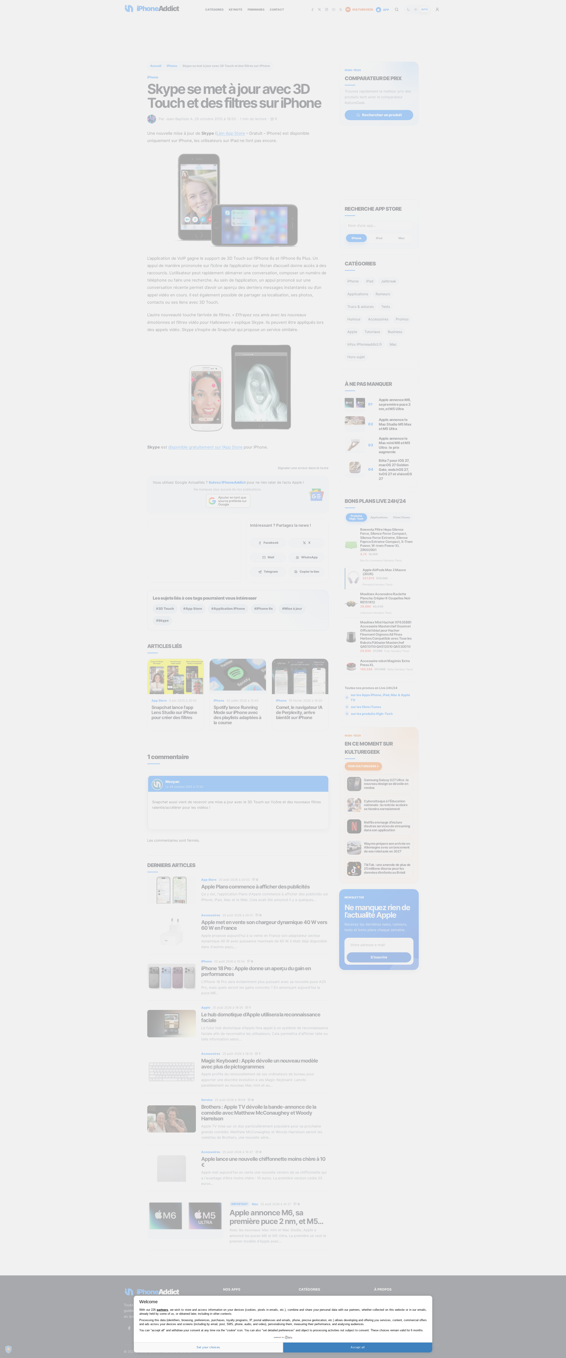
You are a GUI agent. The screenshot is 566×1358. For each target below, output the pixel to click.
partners (162, 1309)
